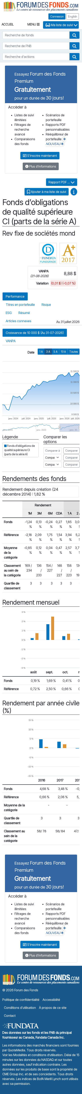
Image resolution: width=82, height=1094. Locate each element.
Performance (15, 296)
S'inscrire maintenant (41, 156)
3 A (48, 351)
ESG (9, 313)
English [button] (72, 16)
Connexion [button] (57, 16)
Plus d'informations (42, 166)
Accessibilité (51, 1000)
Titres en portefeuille (20, 305)
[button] (74, 35)
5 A (56, 351)
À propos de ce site (52, 1008)
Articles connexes (18, 321)
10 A (63, 351)
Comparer (71, 450)
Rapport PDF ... (60, 182)
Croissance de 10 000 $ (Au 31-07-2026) (35, 333)
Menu (32, 24)
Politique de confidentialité (20, 1000)
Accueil (8, 24)
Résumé (24, 313)
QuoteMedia (16, 1050)
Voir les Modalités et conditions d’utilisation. (32, 1055)
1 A (41, 351)
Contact (10, 1016)
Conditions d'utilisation (20, 1008)
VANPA (11, 341)
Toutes (73, 351)
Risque (46, 305)
